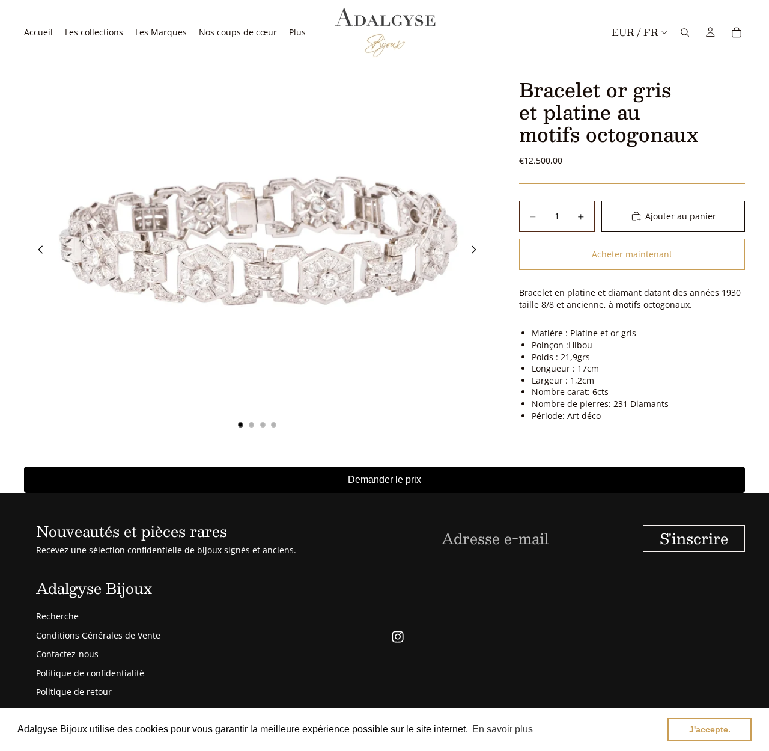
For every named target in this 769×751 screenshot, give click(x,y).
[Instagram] (398, 637)
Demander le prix (384, 479)
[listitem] (297, 32)
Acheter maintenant (632, 254)
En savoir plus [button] (502, 729)
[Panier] (736, 32)
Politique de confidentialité (90, 673)
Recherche (57, 616)
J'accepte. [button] (710, 729)
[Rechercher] (685, 32)
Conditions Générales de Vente (98, 635)
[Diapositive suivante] (477, 251)
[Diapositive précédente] (37, 251)
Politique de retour (74, 691)
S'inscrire (694, 538)
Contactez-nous (67, 654)
